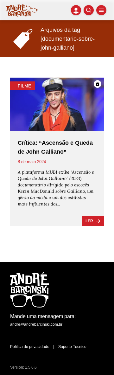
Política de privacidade (29, 346)
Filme (24, 85)
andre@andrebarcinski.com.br (36, 324)
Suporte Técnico (72, 346)
